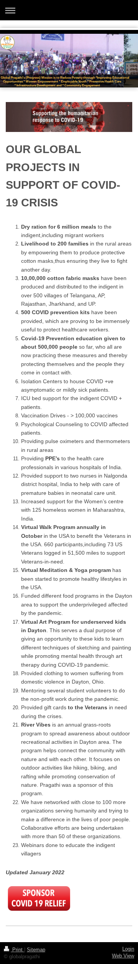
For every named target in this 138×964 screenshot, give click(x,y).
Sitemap (36, 949)
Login (128, 949)
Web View (123, 956)
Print (17, 949)
